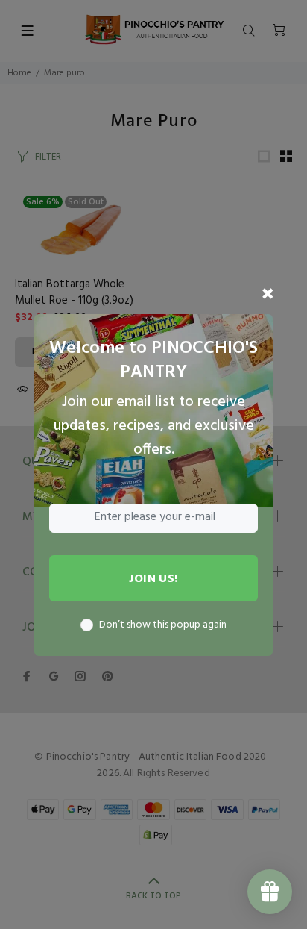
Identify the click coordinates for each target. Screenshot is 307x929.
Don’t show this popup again (163, 625)
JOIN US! (153, 579)
